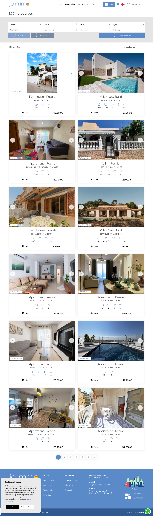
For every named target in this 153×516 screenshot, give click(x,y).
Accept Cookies (12, 507)
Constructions (71, 480)
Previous (11, 73)
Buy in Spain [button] (83, 4)
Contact (95, 4)
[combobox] (25, 24)
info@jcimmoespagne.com (99, 485)
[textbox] (25, 24)
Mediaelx (140, 512)
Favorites (47, 495)
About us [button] (47, 485)
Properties (70, 4)
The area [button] (69, 485)
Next (71, 73)
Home (59, 4)
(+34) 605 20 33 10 (99, 478)
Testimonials (48, 490)
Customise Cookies (27, 507)
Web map (44, 512)
